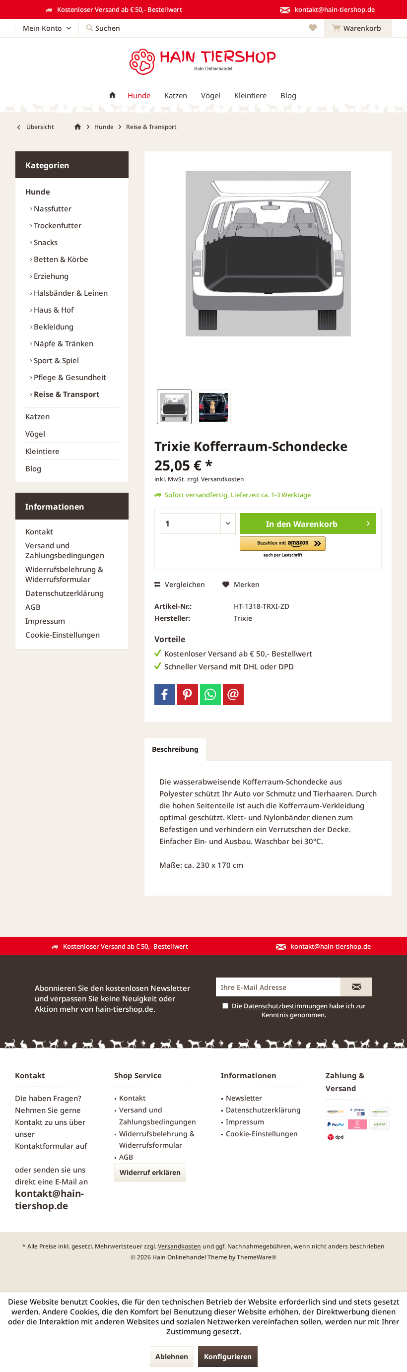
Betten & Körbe (60, 259)
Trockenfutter (56, 225)
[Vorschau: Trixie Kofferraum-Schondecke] (174, 407)
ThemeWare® (256, 1257)
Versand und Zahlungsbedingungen (64, 550)
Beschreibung (175, 749)
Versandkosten (179, 1246)
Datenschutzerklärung (64, 593)
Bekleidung (52, 326)
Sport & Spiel (55, 360)
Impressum (45, 621)
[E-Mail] (233, 694)
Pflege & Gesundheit (69, 377)
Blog (33, 468)
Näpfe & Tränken (62, 343)
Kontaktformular (44, 1146)
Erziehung (50, 276)
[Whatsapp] (210, 694)
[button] (283, 547)
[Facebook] (164, 694)
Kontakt (39, 531)
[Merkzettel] (313, 28)
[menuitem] (358, 28)
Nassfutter (51, 208)
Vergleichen (184, 584)
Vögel (35, 434)
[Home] (112, 95)
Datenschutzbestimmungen (286, 1005)
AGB (33, 607)
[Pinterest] (187, 694)
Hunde (37, 191)
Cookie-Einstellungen (62, 635)
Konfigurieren (228, 1356)
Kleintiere (42, 451)
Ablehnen (171, 1356)
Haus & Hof (52, 310)
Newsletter (244, 1098)
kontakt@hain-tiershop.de (49, 1199)
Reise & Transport (66, 394)
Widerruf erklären (150, 1172)
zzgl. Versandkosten (215, 479)
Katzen (37, 416)
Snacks (45, 242)
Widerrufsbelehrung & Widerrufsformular (64, 574)
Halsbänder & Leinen (70, 293)
